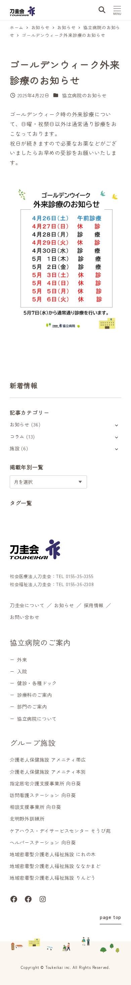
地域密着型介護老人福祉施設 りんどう (53, 877)
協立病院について (37, 718)
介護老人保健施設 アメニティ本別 (48, 771)
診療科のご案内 (34, 694)
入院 (22, 671)
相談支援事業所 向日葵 (35, 806)
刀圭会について (27, 605)
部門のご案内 (32, 706)
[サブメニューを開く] (116, 425)
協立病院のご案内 (40, 642)
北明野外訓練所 (27, 818)
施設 (15, 448)
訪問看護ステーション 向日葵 (43, 795)
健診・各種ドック (37, 683)
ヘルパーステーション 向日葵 (43, 842)
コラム (17, 436)
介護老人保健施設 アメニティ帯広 (48, 759)
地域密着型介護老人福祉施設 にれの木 (53, 854)
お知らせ (20, 424)
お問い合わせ (25, 617)
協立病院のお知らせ (84, 95)
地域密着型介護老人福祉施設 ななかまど (55, 866)
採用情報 (94, 605)
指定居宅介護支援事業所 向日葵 (45, 783)
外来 (22, 659)
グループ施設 (33, 742)
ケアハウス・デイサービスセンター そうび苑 (60, 830)
